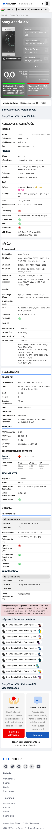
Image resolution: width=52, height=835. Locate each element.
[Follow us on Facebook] (5, 766)
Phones (6, 783)
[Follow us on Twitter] (12, 766)
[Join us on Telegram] (18, 766)
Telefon (22, 10)
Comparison (9, 779)
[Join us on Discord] (38, 766)
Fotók (43, 103)
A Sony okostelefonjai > (41, 134)
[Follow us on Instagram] (25, 766)
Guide (6, 787)
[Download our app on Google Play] (32, 766)
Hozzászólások (29, 103)
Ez (39, 611)
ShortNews (8, 791)
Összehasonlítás (39, 10)
